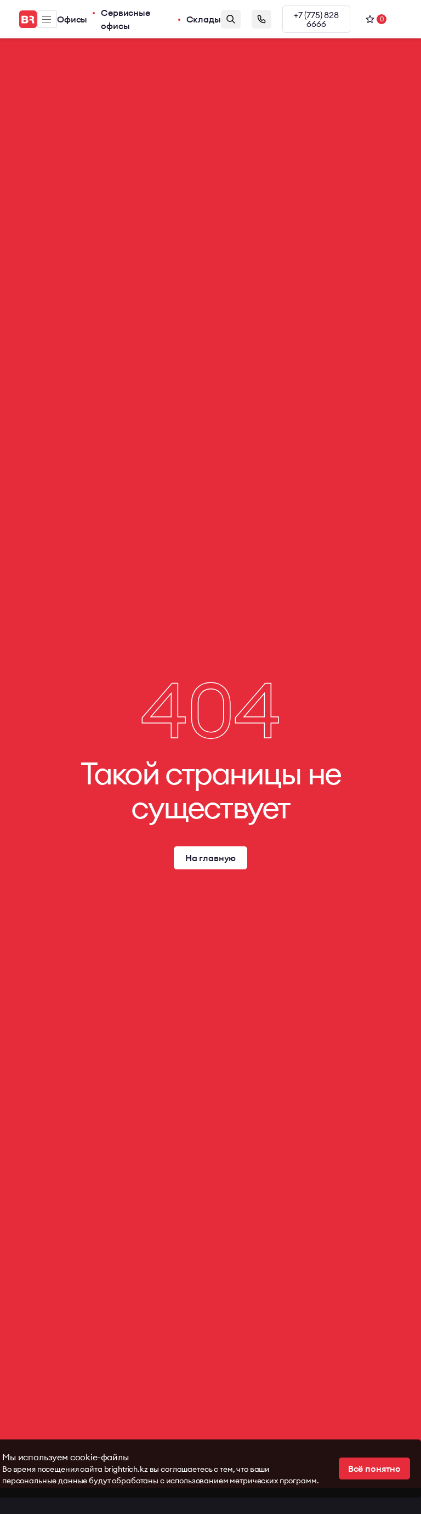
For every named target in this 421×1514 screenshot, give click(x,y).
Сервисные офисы (125, 19)
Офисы (72, 19)
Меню (47, 19)
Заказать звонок (261, 19)
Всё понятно (374, 1468)
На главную (210, 857)
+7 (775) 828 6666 (316, 19)
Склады (203, 19)
